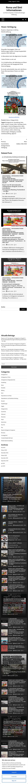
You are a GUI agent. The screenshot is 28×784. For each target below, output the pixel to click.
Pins (2, 427)
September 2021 (4, 460)
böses (2, 124)
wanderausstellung (6, 133)
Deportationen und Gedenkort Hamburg (13, 180)
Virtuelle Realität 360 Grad (7, 438)
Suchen (3, 307)
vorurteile (18, 131)
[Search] (25, 19)
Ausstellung (17, 122)
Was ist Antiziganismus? (14, 536)
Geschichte (3, 411)
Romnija (15, 128)
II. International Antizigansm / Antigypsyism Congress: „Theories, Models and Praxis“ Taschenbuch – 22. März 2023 (13, 286)
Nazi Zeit (4, 182)
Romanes (3, 432)
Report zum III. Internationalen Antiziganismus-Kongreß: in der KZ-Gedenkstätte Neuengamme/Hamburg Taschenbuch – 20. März (13, 340)
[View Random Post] (23, 19)
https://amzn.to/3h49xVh (14, 117)
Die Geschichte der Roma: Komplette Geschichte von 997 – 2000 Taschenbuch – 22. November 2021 (16, 639)
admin (3, 193)
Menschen (11, 181)
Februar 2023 (4, 450)
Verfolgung (12, 131)
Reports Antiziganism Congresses (8, 430)
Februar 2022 (4, 455)
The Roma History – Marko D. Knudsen (15, 522)
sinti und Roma (5, 130)
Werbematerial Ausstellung (7, 440)
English (2, 406)
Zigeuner (14, 133)
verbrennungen (5, 131)
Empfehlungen (4, 403)
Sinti (24, 128)
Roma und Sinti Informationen (14, 9)
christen (7, 124)
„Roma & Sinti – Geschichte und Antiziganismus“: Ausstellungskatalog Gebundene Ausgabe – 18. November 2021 (12, 496)
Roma (2, 128)
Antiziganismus (9, 122)
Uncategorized (4, 435)
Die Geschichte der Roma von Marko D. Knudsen (15, 515)
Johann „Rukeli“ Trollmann (15, 543)
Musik (2, 419)
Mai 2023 (3, 447)
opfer (22, 126)
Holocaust (5, 181)
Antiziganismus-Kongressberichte (8, 379)
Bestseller (3, 387)
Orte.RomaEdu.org (6, 32)
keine (19, 126)
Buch (2, 393)
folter (15, 124)
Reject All (14, 780)
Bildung (9, 177)
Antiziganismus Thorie (17, 175)
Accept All (14, 772)
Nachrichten (18, 181)
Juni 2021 (3, 466)
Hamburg (19, 124)
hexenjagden (4, 126)
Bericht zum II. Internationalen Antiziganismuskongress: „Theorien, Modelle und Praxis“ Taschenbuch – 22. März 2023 (14, 240)
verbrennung (16, 130)
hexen (24, 124)
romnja (20, 128)
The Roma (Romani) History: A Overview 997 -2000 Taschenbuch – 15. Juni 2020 (16, 647)
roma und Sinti (9, 128)
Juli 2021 (3, 463)
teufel (11, 130)
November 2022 (4, 452)
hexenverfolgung (13, 126)
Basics (8, 120)
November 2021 (4, 458)
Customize (14, 776)
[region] (14, 771)
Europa (11, 124)
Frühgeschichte (14, 120)
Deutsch (3, 401)
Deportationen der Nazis (8, 178)
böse (22, 122)
